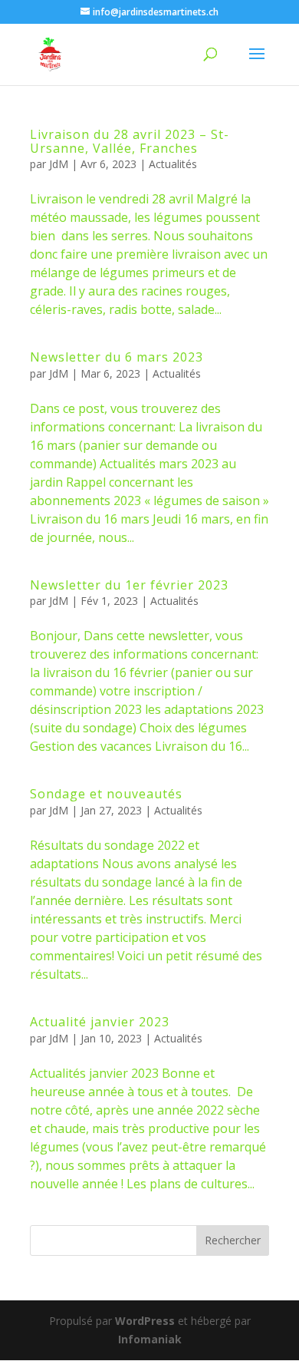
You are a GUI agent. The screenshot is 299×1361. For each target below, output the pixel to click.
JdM (58, 164)
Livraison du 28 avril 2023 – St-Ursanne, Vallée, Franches (129, 141)
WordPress (145, 1320)
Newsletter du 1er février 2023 (129, 584)
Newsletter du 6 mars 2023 (116, 357)
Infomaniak (150, 1339)
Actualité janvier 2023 (99, 1021)
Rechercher (233, 1240)
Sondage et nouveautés (106, 793)
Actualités (173, 164)
